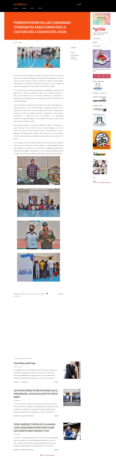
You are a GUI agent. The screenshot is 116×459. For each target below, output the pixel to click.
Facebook (15, 8)
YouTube (40, 8)
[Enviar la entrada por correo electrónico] (47, 293)
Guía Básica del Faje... (25, 363)
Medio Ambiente (74, 59)
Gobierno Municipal (75, 55)
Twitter (32, 8)
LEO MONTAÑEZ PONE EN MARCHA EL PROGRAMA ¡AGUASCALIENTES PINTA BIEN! (36, 393)
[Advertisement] (36, 341)
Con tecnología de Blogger (48, 455)
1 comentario (24, 382)
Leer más (56, 382)
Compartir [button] (73, 47)
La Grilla (20, 4)
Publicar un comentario (27, 415)
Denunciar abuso (96, 46)
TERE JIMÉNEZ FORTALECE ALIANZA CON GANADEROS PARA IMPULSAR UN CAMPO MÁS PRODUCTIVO (35, 427)
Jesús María (73, 57)
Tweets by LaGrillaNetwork (101, 182)
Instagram (24, 8)
